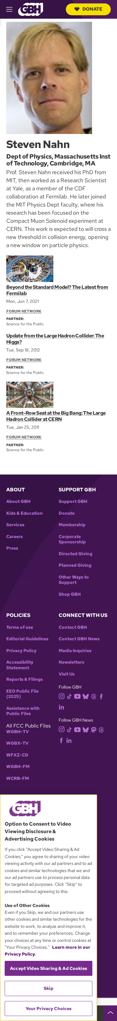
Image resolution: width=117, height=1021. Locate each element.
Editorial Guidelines (27, 639)
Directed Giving (75, 553)
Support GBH (73, 501)
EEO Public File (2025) (22, 694)
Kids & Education (24, 513)
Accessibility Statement (19, 665)
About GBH (18, 501)
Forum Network (23, 311)
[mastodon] (93, 729)
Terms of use (19, 627)
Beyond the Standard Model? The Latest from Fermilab (57, 290)
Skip (48, 988)
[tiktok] (69, 696)
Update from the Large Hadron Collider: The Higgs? (55, 338)
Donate (92, 9)
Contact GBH (73, 627)
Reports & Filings (24, 679)
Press (12, 548)
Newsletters (71, 662)
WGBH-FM (18, 766)
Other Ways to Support (74, 580)
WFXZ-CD (17, 755)
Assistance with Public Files (23, 711)
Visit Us (67, 674)
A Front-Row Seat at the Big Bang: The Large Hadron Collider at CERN (55, 416)
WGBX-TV (17, 743)
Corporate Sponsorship (72, 539)
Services (15, 524)
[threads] (93, 696)
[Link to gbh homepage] (30, 9)
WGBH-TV (17, 731)
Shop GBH (70, 594)
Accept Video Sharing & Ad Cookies (48, 968)
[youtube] (77, 695)
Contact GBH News (79, 639)
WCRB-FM (17, 778)
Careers (14, 536)
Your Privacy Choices (49, 1008)
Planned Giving (75, 565)
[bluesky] (86, 696)
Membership (72, 524)
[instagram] (62, 696)
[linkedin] (61, 706)
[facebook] (101, 696)
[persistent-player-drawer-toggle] (110, 1013)
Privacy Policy (21, 650)
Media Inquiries (75, 650)
